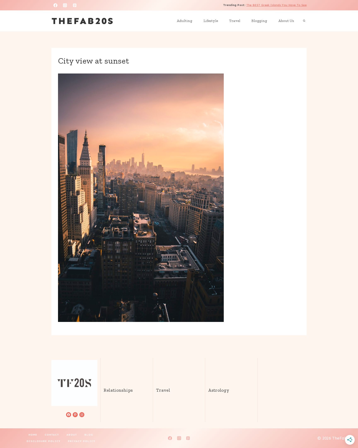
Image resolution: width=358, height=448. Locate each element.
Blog (89, 434)
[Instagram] (65, 5)
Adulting (184, 20)
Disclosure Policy (43, 441)
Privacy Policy (81, 441)
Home (33, 434)
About (72, 434)
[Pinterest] (75, 5)
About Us (286, 20)
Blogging (259, 20)
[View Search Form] (304, 20)
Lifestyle (210, 20)
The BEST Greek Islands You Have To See (276, 5)
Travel (234, 20)
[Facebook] (55, 5)
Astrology (218, 390)
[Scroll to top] (348, 432)
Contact (52, 434)
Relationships (118, 390)
